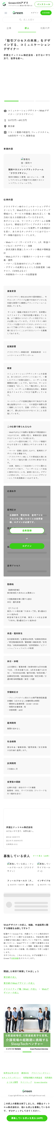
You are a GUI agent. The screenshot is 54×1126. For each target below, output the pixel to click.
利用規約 (48, 1031)
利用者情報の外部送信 (32, 1031)
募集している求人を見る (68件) (27, 1118)
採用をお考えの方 (11, 1027)
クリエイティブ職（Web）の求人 (20, 989)
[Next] (46, 83)
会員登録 (46, 13)
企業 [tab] (9, 28)
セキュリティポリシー (11, 1031)
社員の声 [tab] (45, 28)
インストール (43, 4)
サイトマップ (26, 1036)
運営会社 (25, 1027)
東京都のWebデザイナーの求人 (19, 983)
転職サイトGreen (8, 1055)
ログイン (35, 13)
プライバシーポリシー (40, 1027)
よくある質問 (12, 1036)
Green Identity (40, 1036)
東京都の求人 (10, 977)
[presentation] (27, 20)
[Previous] (8, 83)
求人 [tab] (27, 28)
